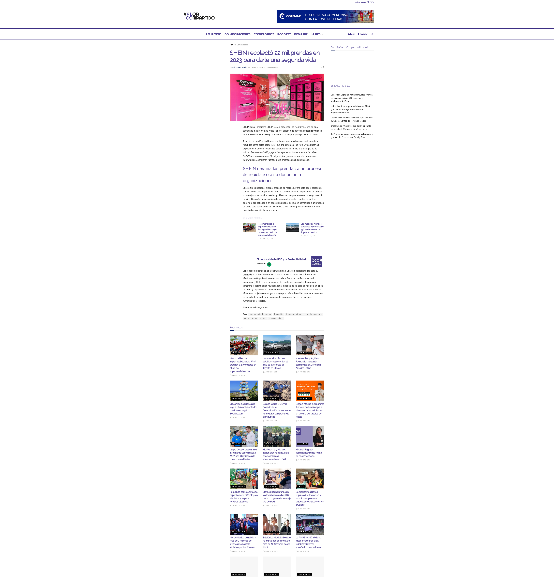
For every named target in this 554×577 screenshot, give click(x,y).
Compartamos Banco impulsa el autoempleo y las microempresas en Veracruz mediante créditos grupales (310, 498)
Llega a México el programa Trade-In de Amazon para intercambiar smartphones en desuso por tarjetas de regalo (310, 410)
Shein (263, 318)
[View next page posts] (286, 248)
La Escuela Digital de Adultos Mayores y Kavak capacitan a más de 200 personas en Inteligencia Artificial (352, 98)
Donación (278, 314)
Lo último (213, 34)
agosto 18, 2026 (303, 509)
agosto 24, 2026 (266, 239)
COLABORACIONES (237, 34)
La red (316, 34)
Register (363, 34)
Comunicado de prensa (260, 314)
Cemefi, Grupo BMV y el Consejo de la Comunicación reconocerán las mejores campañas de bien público (277, 410)
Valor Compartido (239, 67)
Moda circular (250, 318)
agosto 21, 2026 (238, 417)
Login (352, 34)
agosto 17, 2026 (303, 551)
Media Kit (301, 34)
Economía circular (294, 314)
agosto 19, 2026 (303, 460)
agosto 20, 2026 (238, 463)
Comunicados (264, 34)
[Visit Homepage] (198, 16)
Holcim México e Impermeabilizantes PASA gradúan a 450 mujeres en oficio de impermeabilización (267, 229)
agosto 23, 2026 (303, 372)
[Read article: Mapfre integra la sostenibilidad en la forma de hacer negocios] (310, 436)
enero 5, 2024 (257, 67)
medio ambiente (314, 314)
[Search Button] (372, 34)
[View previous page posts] (281, 248)
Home (232, 45)
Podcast (284, 34)
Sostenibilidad (275, 318)
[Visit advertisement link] (325, 16)
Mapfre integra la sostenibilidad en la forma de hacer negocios (309, 452)
